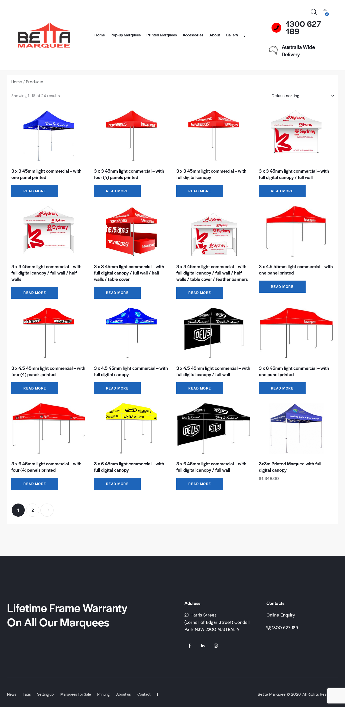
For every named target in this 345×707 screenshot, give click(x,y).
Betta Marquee (272, 694)
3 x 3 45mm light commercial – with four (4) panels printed (129, 174)
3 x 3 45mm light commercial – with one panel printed (46, 174)
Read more (34, 191)
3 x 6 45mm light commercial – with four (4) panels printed (46, 467)
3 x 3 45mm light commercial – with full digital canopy (211, 174)
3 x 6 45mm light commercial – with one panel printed (294, 371)
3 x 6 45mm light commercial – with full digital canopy (129, 467)
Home (16, 81)
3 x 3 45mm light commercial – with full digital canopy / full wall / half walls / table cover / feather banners (212, 272)
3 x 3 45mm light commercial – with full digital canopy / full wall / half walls (46, 272)
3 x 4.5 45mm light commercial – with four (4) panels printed (48, 371)
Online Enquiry (280, 615)
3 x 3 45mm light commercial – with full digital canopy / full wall (294, 174)
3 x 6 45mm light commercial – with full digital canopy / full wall (211, 467)
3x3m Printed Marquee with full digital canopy (290, 467)
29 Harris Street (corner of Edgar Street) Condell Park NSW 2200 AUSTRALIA (217, 622)
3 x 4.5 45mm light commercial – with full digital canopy (131, 371)
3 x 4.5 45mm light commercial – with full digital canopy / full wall (213, 371)
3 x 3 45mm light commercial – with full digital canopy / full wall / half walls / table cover (129, 272)
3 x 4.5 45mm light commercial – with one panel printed (296, 269)
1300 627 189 (285, 627)
